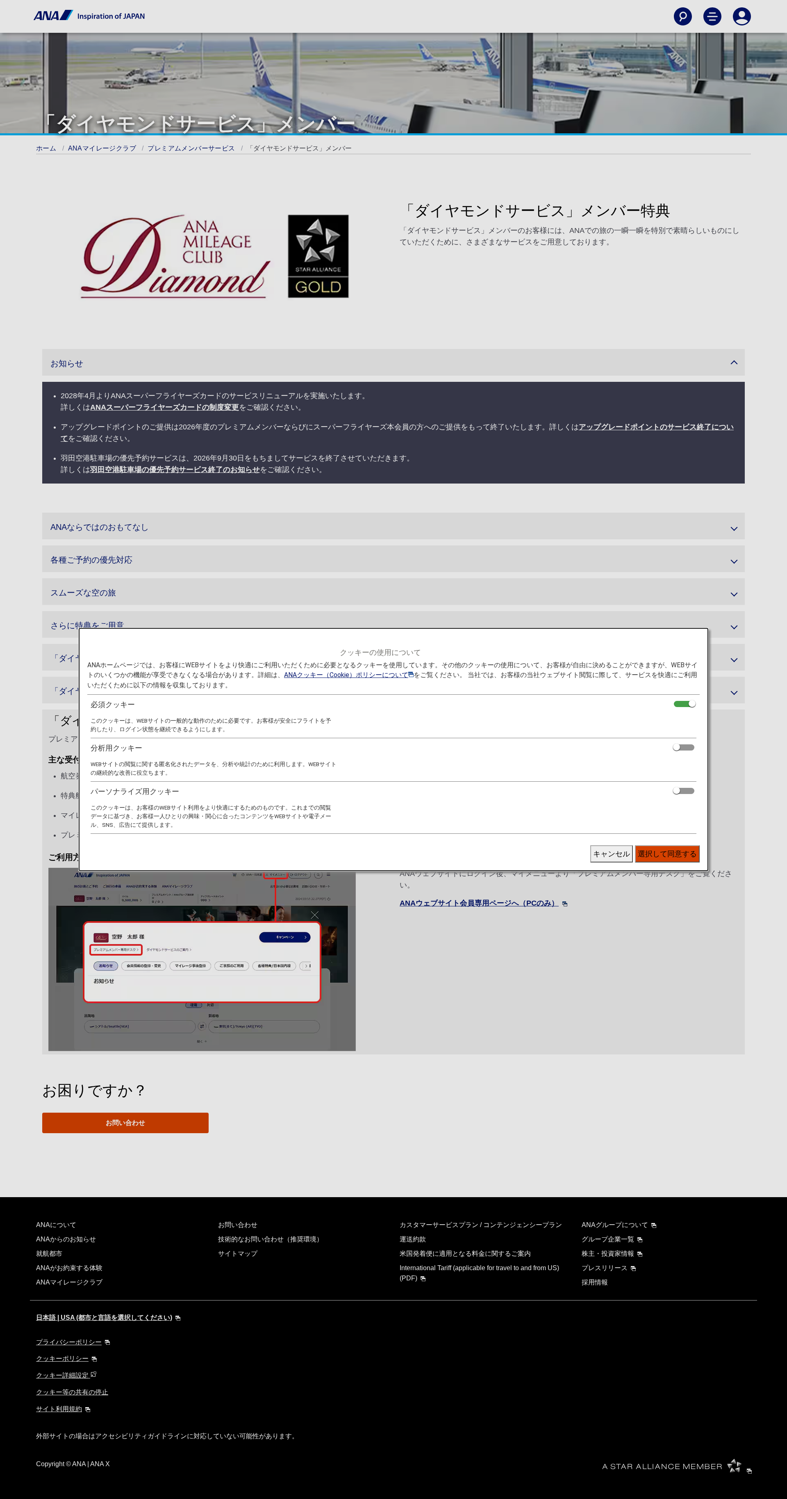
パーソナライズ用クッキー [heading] (135, 791)
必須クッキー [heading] (113, 704)
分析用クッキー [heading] (116, 748)
